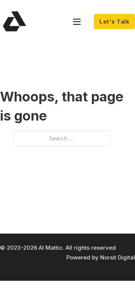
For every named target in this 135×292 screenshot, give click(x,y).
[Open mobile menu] (77, 22)
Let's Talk (114, 21)
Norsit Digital (117, 257)
